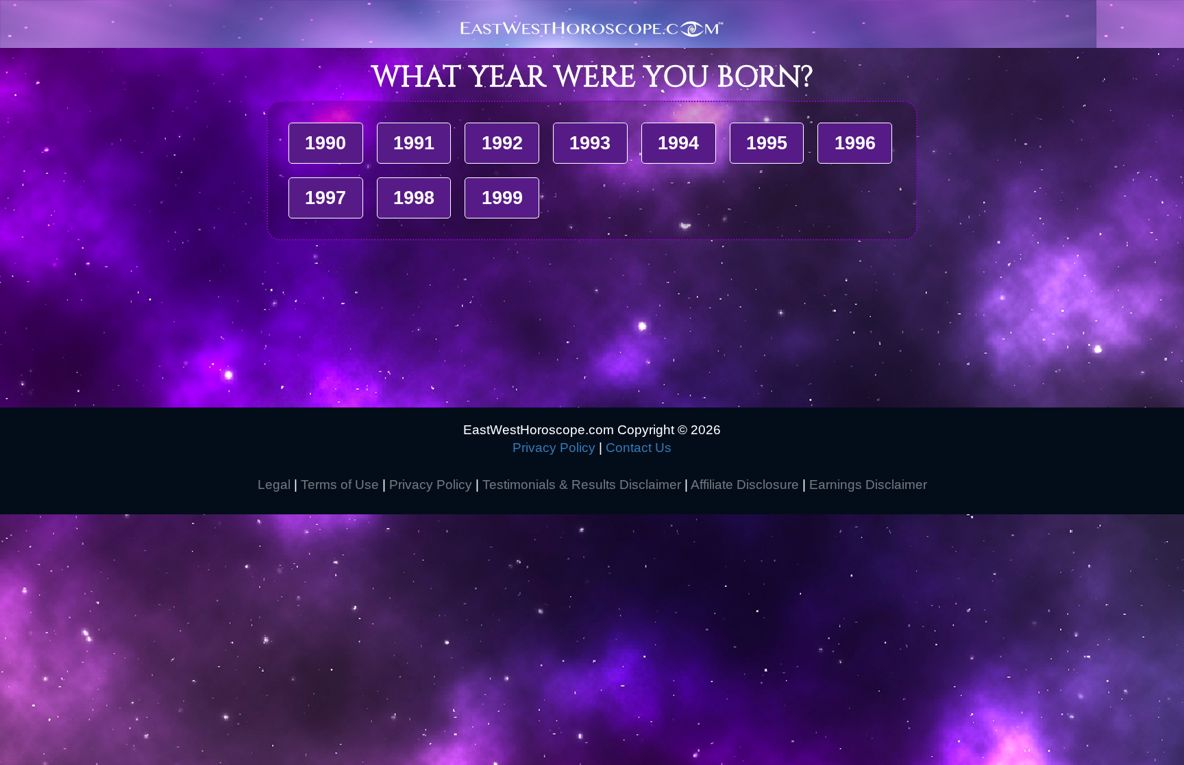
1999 (502, 198)
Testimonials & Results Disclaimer (581, 484)
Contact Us (638, 447)
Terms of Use (340, 484)
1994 (678, 143)
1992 (502, 143)
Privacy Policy (554, 447)
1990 (325, 143)
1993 (589, 143)
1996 (855, 143)
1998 (413, 198)
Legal (274, 484)
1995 (766, 143)
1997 (325, 198)
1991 (413, 143)
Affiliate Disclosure (745, 484)
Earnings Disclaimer (868, 484)
